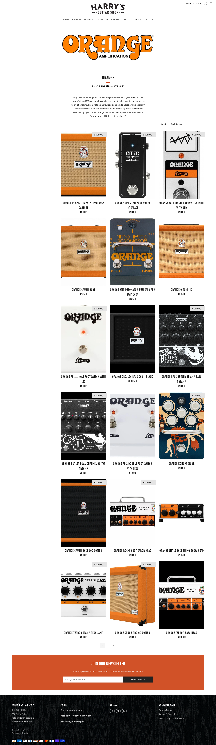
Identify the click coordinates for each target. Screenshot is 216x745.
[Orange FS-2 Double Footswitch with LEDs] (132, 426)
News (137, 19)
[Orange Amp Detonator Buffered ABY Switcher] (132, 252)
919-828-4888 (19, 710)
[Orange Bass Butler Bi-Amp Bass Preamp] (181, 339)
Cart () (202, 3)
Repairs (116, 19)
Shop (75, 19)
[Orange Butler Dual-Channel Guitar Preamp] (83, 426)
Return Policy (165, 710)
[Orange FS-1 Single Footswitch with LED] (83, 339)
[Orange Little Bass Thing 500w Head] (181, 513)
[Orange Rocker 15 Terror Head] (132, 513)
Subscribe (137, 679)
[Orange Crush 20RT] (83, 252)
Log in (190, 3)
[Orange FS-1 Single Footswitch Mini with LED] (181, 165)
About (128, 19)
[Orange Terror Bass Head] (181, 595)
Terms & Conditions (168, 714)
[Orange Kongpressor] (181, 426)
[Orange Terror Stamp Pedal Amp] (83, 595)
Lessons (103, 19)
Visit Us (149, 19)
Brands (88, 19)
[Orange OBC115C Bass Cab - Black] (132, 339)
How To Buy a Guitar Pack (171, 718)
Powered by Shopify (20, 733)
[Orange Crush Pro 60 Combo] (132, 595)
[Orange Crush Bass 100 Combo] (83, 513)
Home (65, 19)
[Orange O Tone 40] (181, 252)
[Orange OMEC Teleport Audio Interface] (132, 165)
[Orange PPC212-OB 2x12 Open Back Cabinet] (83, 165)
